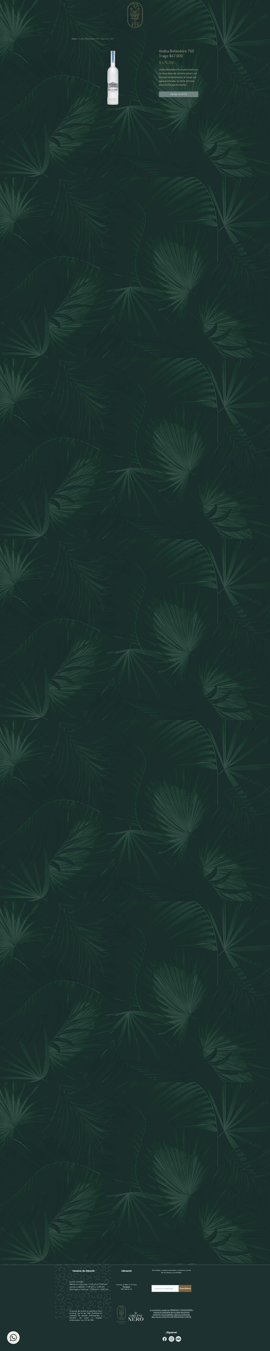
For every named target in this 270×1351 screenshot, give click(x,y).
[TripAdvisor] (178, 1339)
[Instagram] (171, 1339)
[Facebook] (164, 1339)
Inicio (74, 39)
